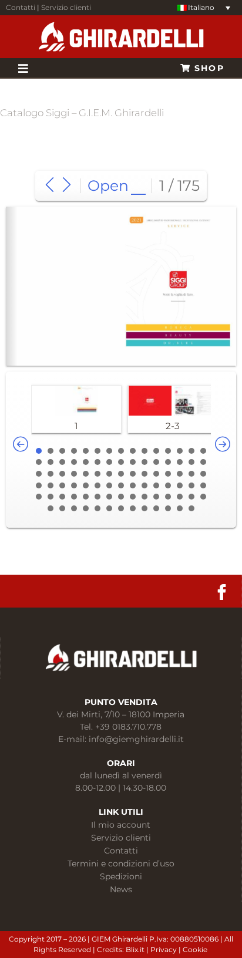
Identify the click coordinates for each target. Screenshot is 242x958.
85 (156, 508)
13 (180, 451)
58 (180, 485)
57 (168, 485)
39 (133, 474)
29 (191, 462)
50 (86, 485)
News (121, 889)
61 (39, 497)
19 (74, 462)
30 (203, 462)
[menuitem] (204, 8)
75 (203, 497)
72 (168, 497)
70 (144, 497)
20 (86, 462)
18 (62, 462)
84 (144, 508)
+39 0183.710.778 (128, 726)
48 (62, 485)
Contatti (20, 7)
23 (121, 462)
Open (108, 185)
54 (133, 485)
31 (39, 474)
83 (133, 508)
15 (203, 451)
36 (97, 474)
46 (39, 485)
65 (86, 497)
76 (50, 508)
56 (156, 485)
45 (203, 474)
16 (39, 462)
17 (50, 462)
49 (74, 485)
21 (97, 462)
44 (191, 474)
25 (144, 462)
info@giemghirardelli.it (136, 739)
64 (74, 497)
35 (86, 474)
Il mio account (120, 824)
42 (168, 474)
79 (86, 508)
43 (180, 474)
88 (191, 508)
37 (109, 474)
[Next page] (66, 186)
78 (74, 508)
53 (121, 485)
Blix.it (135, 949)
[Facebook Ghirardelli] (222, 592)
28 (180, 462)
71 (156, 497)
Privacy (164, 949)
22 (109, 462)
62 (50, 497)
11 (156, 451)
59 (191, 485)
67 (109, 497)
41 (156, 474)
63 (62, 497)
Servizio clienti (66, 7)
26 (156, 462)
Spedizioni (121, 876)
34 (74, 474)
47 (50, 485)
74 (191, 497)
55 (144, 485)
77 (62, 508)
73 (180, 497)
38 (121, 474)
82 (121, 508)
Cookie (196, 949)
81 (109, 508)
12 (168, 451)
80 (97, 508)
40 (144, 474)
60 (203, 485)
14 (191, 451)
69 (133, 497)
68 (121, 497)
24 (133, 462)
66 (97, 497)
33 (62, 474)
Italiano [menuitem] (201, 7)
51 (97, 485)
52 (109, 485)
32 (50, 474)
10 (144, 451)
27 (168, 462)
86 (168, 508)
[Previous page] (49, 186)
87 (180, 508)
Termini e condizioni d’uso (121, 863)
